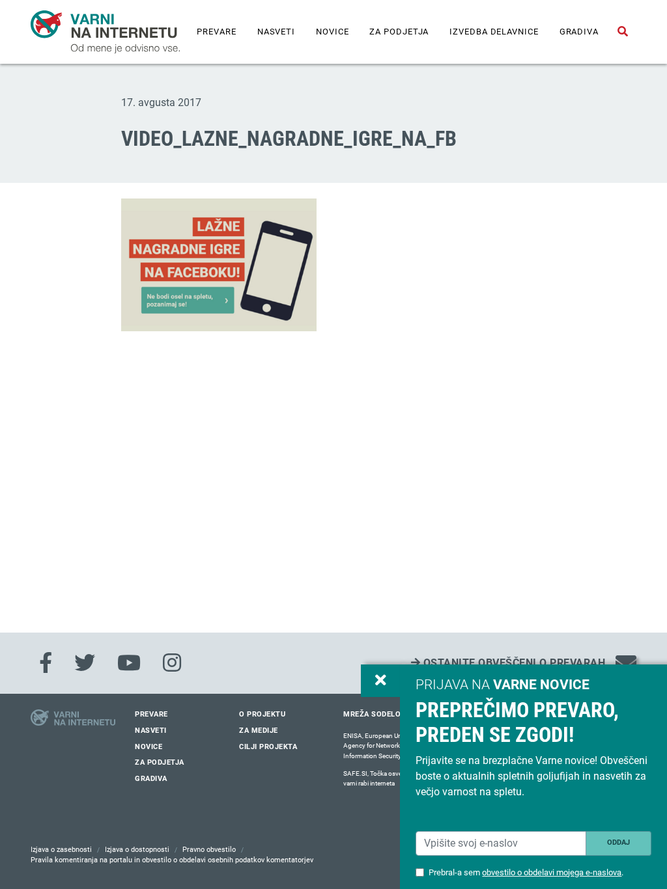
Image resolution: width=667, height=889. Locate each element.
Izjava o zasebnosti (61, 849)
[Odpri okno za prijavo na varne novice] (380, 680)
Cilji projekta (268, 747)
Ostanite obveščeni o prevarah (512, 663)
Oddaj (618, 842)
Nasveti (276, 31)
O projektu (262, 714)
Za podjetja (399, 31)
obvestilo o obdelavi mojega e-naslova (551, 872)
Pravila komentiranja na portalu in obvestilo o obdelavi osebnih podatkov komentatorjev (172, 860)
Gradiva (579, 31)
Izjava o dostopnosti (137, 849)
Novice (332, 31)
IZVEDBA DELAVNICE (493, 31)
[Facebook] (46, 663)
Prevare (216, 31)
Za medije (258, 730)
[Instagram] (172, 663)
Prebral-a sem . (526, 872)
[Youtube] (129, 663)
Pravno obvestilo (209, 849)
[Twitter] (85, 663)
